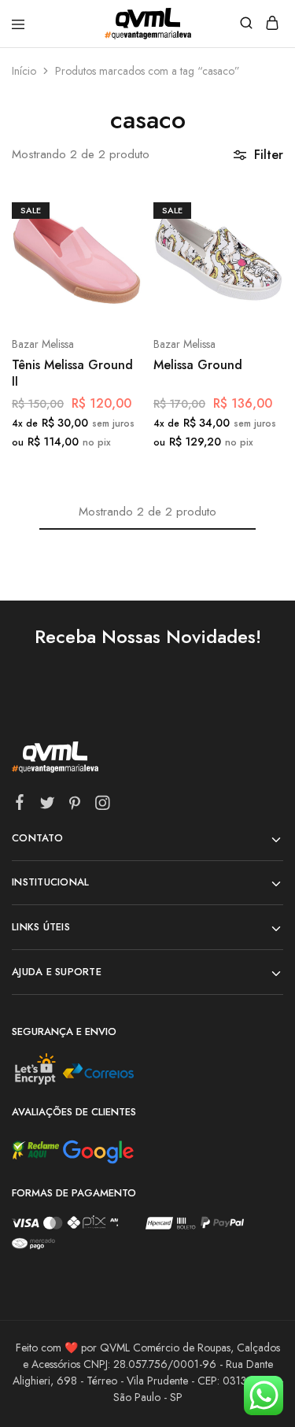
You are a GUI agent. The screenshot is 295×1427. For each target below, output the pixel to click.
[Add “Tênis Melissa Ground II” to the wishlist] (113, 267)
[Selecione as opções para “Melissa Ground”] (254, 208)
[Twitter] (47, 806)
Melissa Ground (197, 365)
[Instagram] (102, 806)
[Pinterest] (75, 806)
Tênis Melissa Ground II (72, 373)
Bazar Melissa (43, 344)
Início (24, 71)
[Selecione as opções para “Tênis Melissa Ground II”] (113, 208)
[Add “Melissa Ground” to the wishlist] (254, 267)
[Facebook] (20, 805)
